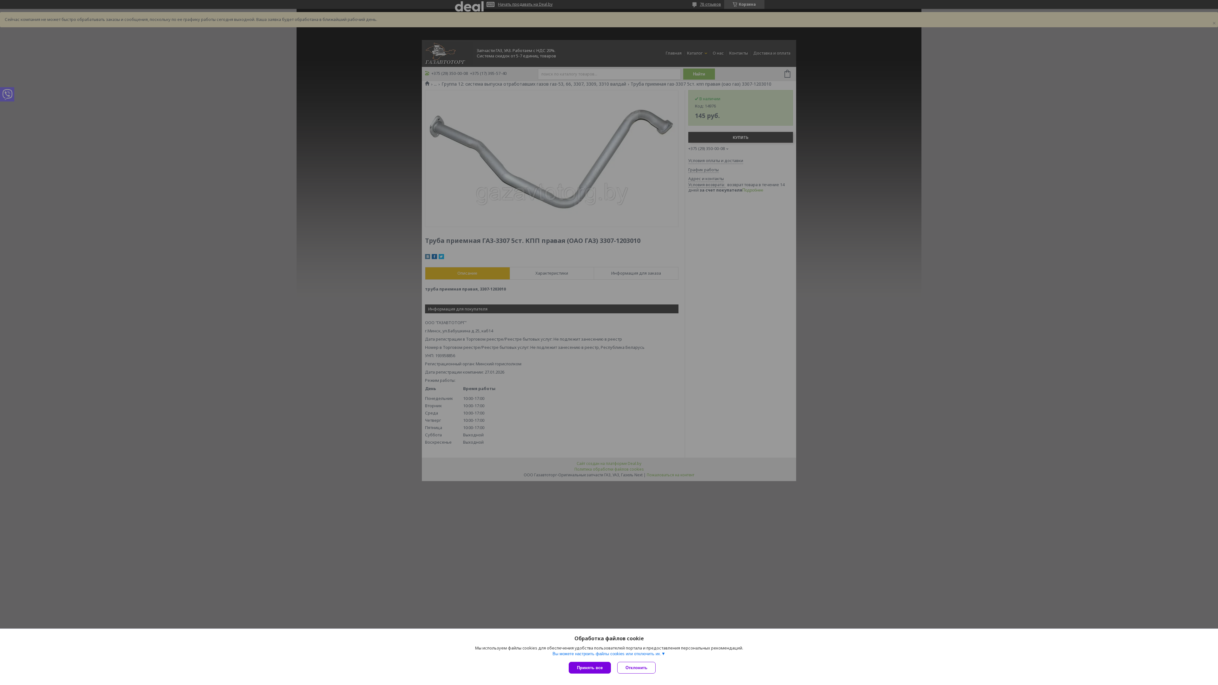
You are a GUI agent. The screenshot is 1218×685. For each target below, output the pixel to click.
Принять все (590, 667)
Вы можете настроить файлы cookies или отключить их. (607, 653)
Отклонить (636, 667)
